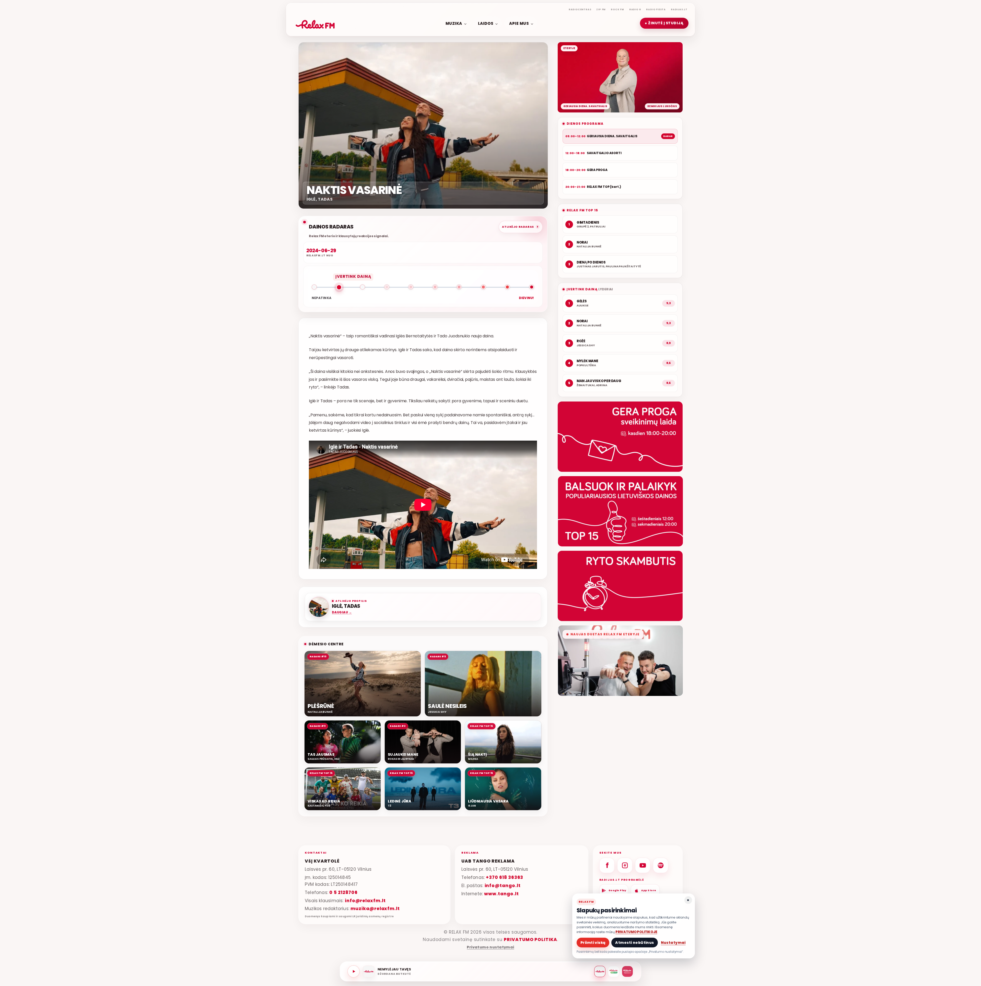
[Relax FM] (599, 971)
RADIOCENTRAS (580, 9)
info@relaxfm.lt (365, 901)
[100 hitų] (613, 971)
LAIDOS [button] (485, 23)
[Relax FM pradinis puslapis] (315, 23)
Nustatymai (673, 942)
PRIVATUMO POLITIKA (530, 939)
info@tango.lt (503, 885)
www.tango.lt (501, 894)
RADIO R (635, 9)
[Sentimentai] (627, 971)
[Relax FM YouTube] (642, 865)
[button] (664, 23)
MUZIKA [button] (454, 23)
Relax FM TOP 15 (582, 210)
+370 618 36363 (504, 877)
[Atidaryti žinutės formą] (620, 437)
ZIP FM (601, 9)
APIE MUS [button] (519, 23)
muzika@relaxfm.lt (375, 909)
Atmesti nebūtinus (634, 942)
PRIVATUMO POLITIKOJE (636, 932)
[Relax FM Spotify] (660, 865)
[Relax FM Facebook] (607, 865)
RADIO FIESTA (656, 9)
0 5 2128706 (343, 892)
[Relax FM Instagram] (625, 865)
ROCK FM (617, 9)
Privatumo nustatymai (490, 947)
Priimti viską (592, 942)
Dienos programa (585, 123)
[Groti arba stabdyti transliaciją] (353, 971)
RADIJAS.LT (679, 9)
